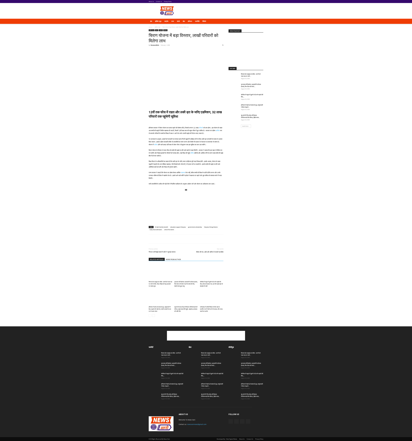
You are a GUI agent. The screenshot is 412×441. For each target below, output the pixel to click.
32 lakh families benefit (161, 227)
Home (150, 27)
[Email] (170, 239)
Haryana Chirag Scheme (211, 227)
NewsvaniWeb (155, 45)
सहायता (183, 173)
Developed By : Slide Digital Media (227, 439)
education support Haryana (178, 227)
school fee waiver (169, 229)
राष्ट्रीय (166, 21)
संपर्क (178, 21)
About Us (151, 1)
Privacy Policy (168, 1)
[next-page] (153, 315)
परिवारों (201, 128)
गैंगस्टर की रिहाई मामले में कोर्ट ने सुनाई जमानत (162, 252)
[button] (260, 21)
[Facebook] (245, 21)
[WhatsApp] (151, 239)
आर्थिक (218, 130)
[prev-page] (150, 315)
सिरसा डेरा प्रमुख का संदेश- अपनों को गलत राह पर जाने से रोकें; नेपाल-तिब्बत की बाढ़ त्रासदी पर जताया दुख (160, 284)
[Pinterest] (166, 239)
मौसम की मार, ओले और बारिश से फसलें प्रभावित (209, 252)
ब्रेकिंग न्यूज (158, 21)
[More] (185, 239)
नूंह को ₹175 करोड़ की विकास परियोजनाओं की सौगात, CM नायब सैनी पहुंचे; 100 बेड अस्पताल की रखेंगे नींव (185, 309)
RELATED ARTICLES (156, 259)
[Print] (175, 239)
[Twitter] (252, 21)
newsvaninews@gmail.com (196, 424)
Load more (245, 126)
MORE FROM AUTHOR (173, 259)
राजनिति (197, 21)
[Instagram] (248, 21)
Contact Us (159, 1)
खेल (184, 21)
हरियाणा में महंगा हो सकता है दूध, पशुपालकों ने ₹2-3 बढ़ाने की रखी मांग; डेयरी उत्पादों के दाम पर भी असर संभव (160, 309)
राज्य (172, 21)
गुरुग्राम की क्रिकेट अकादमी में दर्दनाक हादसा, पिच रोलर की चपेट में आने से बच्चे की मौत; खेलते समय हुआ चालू (186, 284)
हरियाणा (190, 21)
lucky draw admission (156, 229)
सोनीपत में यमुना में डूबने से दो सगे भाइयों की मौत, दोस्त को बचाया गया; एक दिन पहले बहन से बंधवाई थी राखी (211, 284)
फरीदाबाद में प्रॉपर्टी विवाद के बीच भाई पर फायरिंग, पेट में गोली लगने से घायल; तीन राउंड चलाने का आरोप (211, 309)
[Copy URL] (180, 239)
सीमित (192, 153)
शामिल (156, 145)
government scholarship (195, 227)
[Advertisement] (224, 11)
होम (151, 21)
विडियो (204, 21)
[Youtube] (256, 21)
